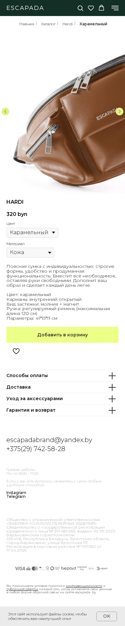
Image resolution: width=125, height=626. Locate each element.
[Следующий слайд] (119, 111)
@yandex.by (73, 440)
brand (45, 440)
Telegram (16, 496)
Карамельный (93, 23)
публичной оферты (22, 589)
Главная (26, 23)
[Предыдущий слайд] (5, 111)
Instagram (16, 492)
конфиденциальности (84, 586)
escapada (21, 440)
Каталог (48, 23)
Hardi (68, 23)
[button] (80, 8)
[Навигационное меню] (115, 8)
